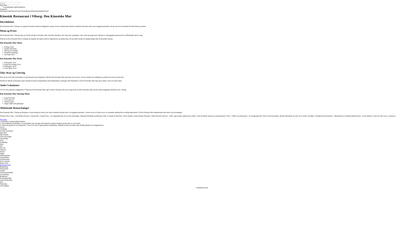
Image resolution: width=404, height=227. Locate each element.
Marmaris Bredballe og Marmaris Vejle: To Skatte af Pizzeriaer (101, 116)
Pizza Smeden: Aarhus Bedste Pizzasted (137, 116)
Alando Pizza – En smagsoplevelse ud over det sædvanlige (59, 116)
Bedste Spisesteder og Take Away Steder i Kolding (297, 116)
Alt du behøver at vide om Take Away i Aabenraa (378, 116)
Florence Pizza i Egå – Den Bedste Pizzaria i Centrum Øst (19, 116)
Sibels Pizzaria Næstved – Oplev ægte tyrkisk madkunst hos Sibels (174, 116)
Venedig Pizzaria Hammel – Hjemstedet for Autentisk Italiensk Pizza (338, 116)
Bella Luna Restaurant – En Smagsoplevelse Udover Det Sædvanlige (255, 116)
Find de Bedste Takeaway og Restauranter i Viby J (214, 116)
